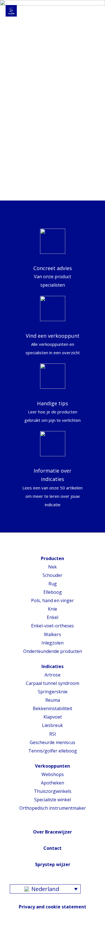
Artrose (52, 675)
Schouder (52, 575)
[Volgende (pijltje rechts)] (18, 943)
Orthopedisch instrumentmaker (52, 808)
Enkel (52, 617)
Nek (52, 567)
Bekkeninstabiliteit (52, 708)
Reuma (52, 700)
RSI (52, 734)
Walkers (52, 634)
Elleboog (52, 592)
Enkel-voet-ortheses (52, 626)
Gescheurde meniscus (52, 742)
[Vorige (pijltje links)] (5, 943)
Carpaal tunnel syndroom (52, 683)
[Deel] (18, 934)
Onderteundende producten (52, 651)
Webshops (52, 774)
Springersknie (52, 692)
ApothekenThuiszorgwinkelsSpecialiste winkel (52, 791)
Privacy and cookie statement (52, 907)
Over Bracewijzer (52, 832)
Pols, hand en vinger (52, 600)
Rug (52, 584)
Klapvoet (52, 717)
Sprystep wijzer (52, 864)
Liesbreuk (52, 725)
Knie (52, 609)
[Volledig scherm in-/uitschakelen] (30, 934)
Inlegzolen (52, 643)
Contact (52, 848)
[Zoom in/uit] (43, 934)
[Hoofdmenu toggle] (93, 10)
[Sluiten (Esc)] (5, 934)
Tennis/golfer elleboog (52, 751)
